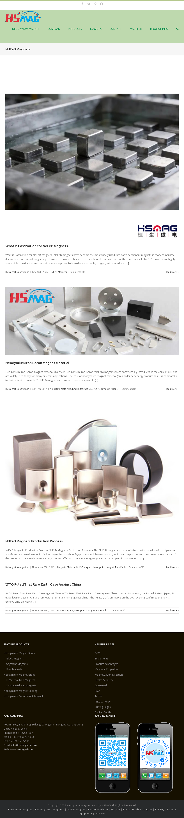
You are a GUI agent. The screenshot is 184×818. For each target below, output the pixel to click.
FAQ (97, 690)
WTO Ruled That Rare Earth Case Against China (43, 584)
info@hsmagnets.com (24, 745)
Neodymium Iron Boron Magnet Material (37, 363)
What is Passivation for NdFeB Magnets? (37, 246)
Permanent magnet (20, 809)
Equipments (101, 658)
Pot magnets (42, 809)
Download (101, 685)
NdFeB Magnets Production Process (34, 541)
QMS (97, 653)
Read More (171, 272)
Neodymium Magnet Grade (19, 674)
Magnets (58, 809)
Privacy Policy (103, 701)
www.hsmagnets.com (22, 749)
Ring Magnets (14, 669)
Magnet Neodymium (18, 272)
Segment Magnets (17, 664)
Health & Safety (104, 680)
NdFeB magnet (76, 809)
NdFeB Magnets (59, 272)
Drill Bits (100, 813)
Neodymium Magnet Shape (20, 653)
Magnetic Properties (106, 669)
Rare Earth (120, 567)
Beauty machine (98, 809)
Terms (98, 696)
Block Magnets (15, 658)
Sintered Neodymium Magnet (103, 388)
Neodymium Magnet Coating (20, 690)
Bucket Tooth (103, 712)
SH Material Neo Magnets (21, 685)
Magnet (115, 809)
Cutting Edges (103, 707)
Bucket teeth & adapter (137, 809)
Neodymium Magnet (77, 388)
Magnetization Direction (109, 674)
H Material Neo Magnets (20, 680)
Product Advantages (106, 664)
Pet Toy (159, 809)
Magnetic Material (66, 567)
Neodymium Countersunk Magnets (24, 696)
